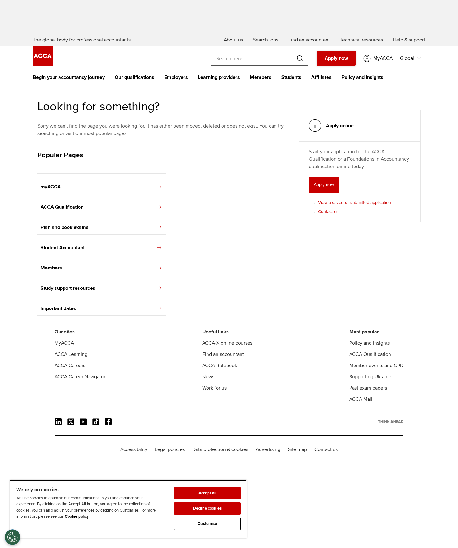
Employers (176, 77)
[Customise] (12, 537)
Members (260, 77)
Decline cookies (207, 508)
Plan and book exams (64, 227)
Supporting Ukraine (370, 377)
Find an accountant (223, 354)
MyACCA (64, 343)
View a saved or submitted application (354, 202)
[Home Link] (390, 422)
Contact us (328, 211)
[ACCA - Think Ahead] (43, 64)
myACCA (51, 187)
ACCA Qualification (62, 207)
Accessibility (133, 449)
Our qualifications (134, 77)
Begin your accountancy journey (69, 77)
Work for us (214, 388)
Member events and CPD (376, 365)
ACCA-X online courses (227, 343)
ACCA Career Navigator (80, 377)
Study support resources (68, 288)
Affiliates (321, 77)
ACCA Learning (71, 354)
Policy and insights (362, 77)
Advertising (268, 449)
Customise (207, 523)
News (208, 377)
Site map (297, 449)
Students (291, 77)
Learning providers (219, 77)
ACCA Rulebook (219, 365)
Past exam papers (368, 388)
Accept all (207, 493)
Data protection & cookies (220, 449)
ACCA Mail (360, 399)
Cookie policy (77, 516)
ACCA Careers (70, 365)
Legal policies (170, 449)
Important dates (58, 308)
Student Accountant (63, 248)
